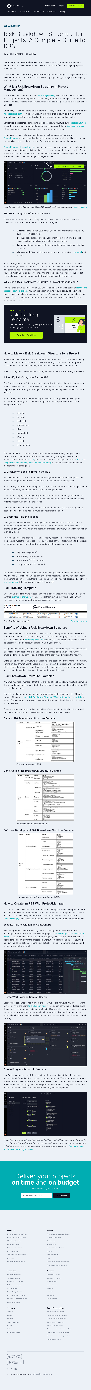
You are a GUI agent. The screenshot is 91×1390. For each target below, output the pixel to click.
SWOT (31, 459)
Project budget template (15, 1292)
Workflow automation (14, 1241)
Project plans (51, 1244)
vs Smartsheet (52, 1281)
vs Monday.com (52, 1285)
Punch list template (13, 1302)
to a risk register (11, 582)
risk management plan (35, 639)
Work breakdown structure (55, 1248)
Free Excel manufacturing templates (59, 1336)
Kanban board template (15, 1281)
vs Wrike (50, 1292)
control (78, 252)
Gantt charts (51, 1241)
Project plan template (14, 1274)
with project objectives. (14, 114)
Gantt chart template (14, 1278)
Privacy (42, 1374)
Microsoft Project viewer (55, 1325)
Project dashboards (13, 1251)
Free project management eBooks (58, 1234)
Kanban (49, 1251)
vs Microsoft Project (53, 1274)
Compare (51, 1271)
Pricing (62, 11)
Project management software (17, 1234)
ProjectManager (11, 138)
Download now (78, 621)
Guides (50, 1230)
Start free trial (74, 6)
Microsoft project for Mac (55, 1312)
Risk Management (12, 26)
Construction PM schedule (55, 1322)
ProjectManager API (13, 1332)
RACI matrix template (14, 1285)
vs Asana (50, 1288)
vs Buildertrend (52, 1299)
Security (10, 1318)
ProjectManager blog (55, 1308)
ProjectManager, (11, 919)
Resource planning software (16, 1237)
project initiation (78, 123)
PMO (48, 1258)
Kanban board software (15, 1248)
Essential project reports (55, 1339)
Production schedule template (17, 1299)
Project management (54, 1237)
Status (9, 1329)
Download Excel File (26, 335)
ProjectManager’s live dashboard (19, 147)
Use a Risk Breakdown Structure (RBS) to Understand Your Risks (52, 697)
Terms (31, 1374)
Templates (11, 1271)
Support (10, 1315)
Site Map (49, 1374)
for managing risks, (46, 95)
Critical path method (53, 1255)
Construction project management (58, 1261)
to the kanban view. (37, 1006)
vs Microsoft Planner (54, 1278)
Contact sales (49, 6)
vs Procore (50, 1295)
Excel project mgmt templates (57, 1315)
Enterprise (51, 11)
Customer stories (13, 1322)
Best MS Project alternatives (56, 1318)
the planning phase (75, 126)
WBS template (12, 1288)
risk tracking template (21, 597)
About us (10, 1312)
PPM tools (10, 1258)
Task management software (16, 1255)
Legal (37, 1374)
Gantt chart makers (13, 1244)
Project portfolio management (57, 1265)
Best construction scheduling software (59, 1329)
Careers (10, 1325)
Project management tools (16, 1261)
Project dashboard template (16, 1295)
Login (61, 6)
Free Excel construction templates (58, 1332)
